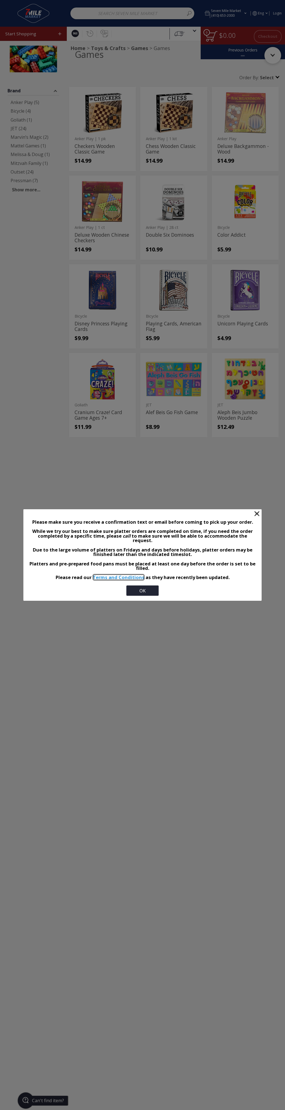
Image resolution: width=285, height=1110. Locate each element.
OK (142, 590)
